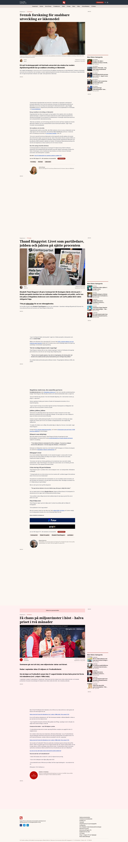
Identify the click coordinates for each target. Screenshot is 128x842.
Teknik (63, 6)
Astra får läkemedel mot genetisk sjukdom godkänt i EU (48, 155)
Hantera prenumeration (84, 817)
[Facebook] (21, 825)
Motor (73, 6)
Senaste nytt (35, 6)
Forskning (33, 161)
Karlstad (40, 161)
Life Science (29, 11)
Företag (68, 6)
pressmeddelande (36, 109)
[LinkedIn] (28, 825)
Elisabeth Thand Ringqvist (58, 535)
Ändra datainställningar (84, 836)
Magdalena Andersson (49, 392)
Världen (41, 6)
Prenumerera (100, 2)
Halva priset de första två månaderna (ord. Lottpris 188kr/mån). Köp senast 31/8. (49, 714)
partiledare (70, 535)
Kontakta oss (82, 820)
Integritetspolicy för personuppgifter (88, 823)
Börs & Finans (48, 6)
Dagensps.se (22, 11)
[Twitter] (24, 825)
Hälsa (78, 6)
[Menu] (107, 2)
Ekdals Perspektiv (44, 535)
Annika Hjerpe (42, 167)
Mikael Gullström (42, 540)
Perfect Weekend (85, 6)
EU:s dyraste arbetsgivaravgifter (43, 429)
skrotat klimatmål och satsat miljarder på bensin (61, 438)
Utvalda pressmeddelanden (85, 819)
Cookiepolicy (82, 825)
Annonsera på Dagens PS (85, 830)
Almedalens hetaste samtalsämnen (46, 449)
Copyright (81, 822)
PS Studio (93, 6)
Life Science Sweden (51, 133)
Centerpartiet (34, 535)
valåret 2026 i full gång (58, 510)
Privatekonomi (56, 6)
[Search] (105, 2)
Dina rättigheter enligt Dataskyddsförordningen (90, 827)
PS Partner (29, 614)
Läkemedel (48, 161)
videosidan (30, 304)
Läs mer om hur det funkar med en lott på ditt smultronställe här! (45, 750)
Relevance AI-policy (84, 828)
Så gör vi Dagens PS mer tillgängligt (87, 835)
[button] (52, 520)
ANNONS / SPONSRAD (43, 771)
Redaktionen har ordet (84, 831)
